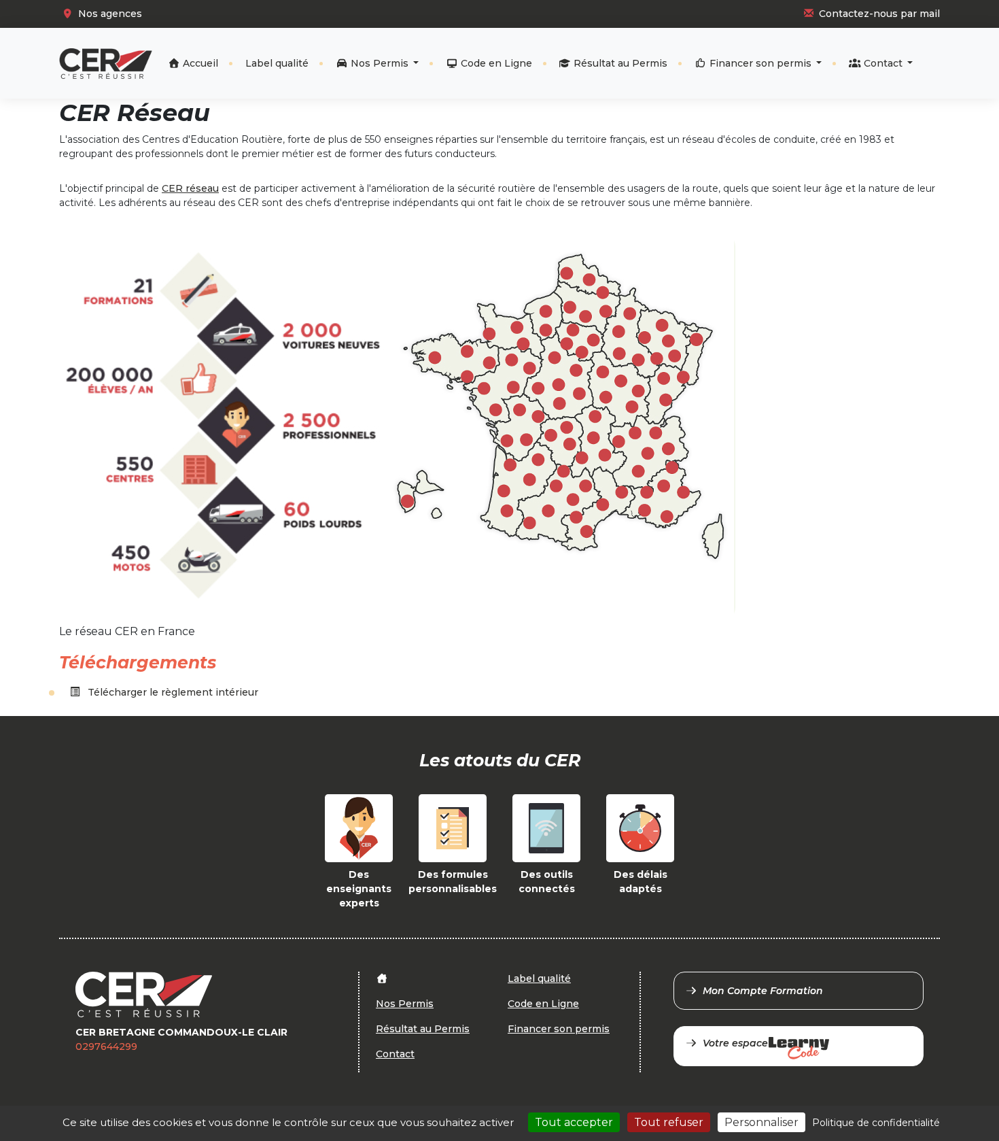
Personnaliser (761, 1122)
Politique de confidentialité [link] (876, 1123)
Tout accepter (574, 1122)
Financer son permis (760, 63)
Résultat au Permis (619, 63)
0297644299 (106, 1046)
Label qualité (277, 63)
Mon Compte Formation (763, 991)
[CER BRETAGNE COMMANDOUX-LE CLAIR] (105, 63)
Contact (883, 63)
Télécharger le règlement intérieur (171, 692)
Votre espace (735, 1043)
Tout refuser (668, 1122)
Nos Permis (379, 63)
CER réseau (190, 188)
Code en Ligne (495, 63)
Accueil (199, 63)
